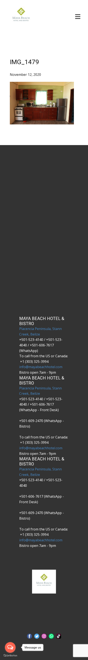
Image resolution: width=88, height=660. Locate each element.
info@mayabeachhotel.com (40, 367)
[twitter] (36, 636)
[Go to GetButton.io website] (10, 655)
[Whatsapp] (51, 636)
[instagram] (44, 636)
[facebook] (29, 636)
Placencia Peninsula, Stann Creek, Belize (40, 331)
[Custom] (58, 636)
